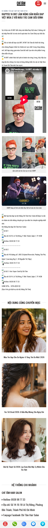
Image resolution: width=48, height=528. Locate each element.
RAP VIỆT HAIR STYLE (20, 11)
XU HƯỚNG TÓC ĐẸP (8, 11)
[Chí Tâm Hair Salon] (21, 3)
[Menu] (44, 3)
